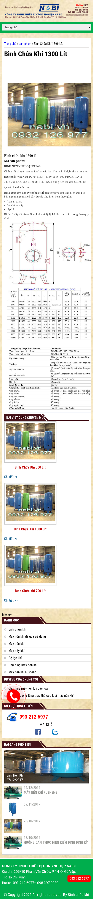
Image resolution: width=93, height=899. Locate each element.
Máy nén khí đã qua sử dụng (27, 636)
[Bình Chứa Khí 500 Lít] (30, 442)
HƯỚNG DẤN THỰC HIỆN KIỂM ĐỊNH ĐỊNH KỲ (56, 842)
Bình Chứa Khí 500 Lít (30, 467)
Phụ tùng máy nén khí (22, 665)
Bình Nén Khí (14, 775)
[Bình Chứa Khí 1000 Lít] (30, 504)
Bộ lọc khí (15, 658)
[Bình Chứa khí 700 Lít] (30, 565)
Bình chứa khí (17, 629)
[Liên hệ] (13, 699)
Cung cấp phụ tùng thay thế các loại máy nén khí (41, 696)
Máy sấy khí (16, 651)
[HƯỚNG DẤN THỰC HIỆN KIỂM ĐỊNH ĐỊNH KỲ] (13, 848)
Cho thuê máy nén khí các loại (28, 688)
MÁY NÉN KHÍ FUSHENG (41, 792)
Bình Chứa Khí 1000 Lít (30, 529)
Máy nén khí (16, 644)
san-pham (25, 44)
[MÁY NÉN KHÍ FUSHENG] (13, 798)
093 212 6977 (79, 879)
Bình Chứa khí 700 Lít (30, 591)
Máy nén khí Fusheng (22, 672)
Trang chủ (10, 44)
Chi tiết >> (11, 477)
